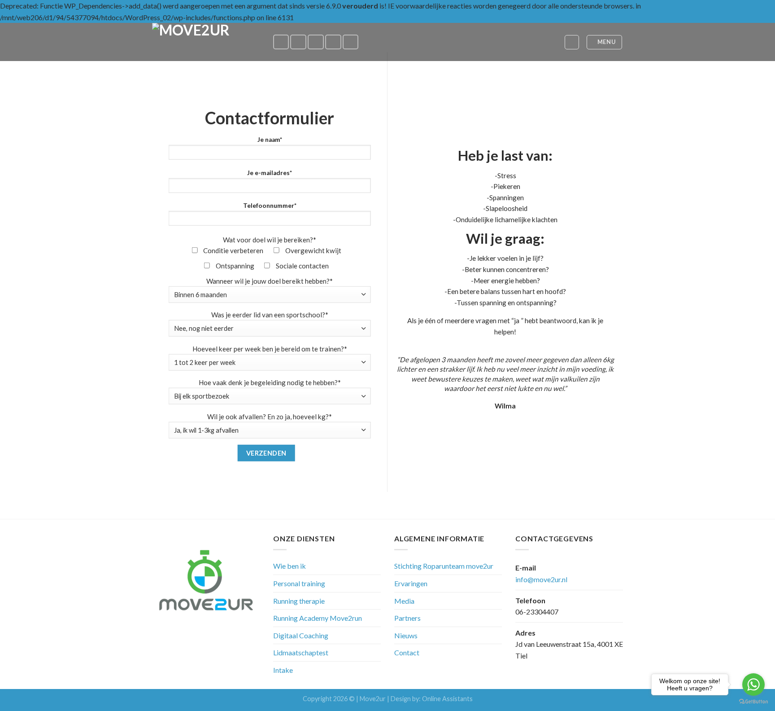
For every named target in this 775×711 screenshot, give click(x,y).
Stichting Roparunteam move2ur (443, 566)
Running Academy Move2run (317, 618)
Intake (283, 670)
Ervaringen (410, 583)
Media (404, 601)
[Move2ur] (205, 42)
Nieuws (406, 635)
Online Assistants (447, 698)
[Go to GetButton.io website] (753, 702)
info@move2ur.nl (541, 579)
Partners (407, 618)
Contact (406, 652)
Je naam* (269, 139)
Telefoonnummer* (269, 205)
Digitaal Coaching (300, 635)
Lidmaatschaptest (300, 652)
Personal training (299, 583)
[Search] (572, 42)
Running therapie (299, 601)
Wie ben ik (289, 566)
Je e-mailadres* (269, 172)
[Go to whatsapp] (753, 684)
